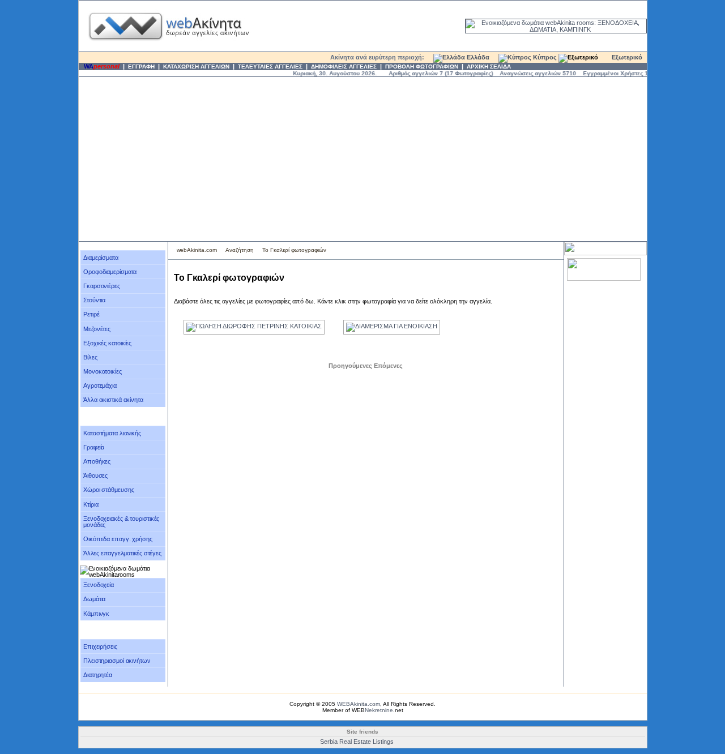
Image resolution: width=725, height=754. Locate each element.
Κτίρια (90, 504)
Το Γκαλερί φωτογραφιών (294, 250)
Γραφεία (93, 447)
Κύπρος (544, 57)
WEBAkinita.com (358, 704)
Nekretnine (379, 710)
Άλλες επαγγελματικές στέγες (122, 553)
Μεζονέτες (96, 328)
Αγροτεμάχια (100, 385)
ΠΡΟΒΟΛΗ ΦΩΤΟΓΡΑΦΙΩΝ (421, 66)
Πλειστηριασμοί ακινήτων (117, 660)
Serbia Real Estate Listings (357, 741)
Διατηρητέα (97, 674)
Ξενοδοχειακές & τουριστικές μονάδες (121, 521)
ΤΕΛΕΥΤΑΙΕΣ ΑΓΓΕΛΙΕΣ (270, 66)
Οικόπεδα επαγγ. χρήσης (117, 538)
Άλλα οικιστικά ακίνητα (113, 399)
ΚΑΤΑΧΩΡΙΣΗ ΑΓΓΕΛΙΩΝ (196, 66)
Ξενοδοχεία (98, 584)
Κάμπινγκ (96, 613)
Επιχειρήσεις (100, 646)
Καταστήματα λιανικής (112, 433)
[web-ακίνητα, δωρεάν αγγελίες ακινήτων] (168, 49)
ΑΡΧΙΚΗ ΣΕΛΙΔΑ (489, 66)
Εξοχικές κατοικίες (107, 343)
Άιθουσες (95, 475)
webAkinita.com (197, 250)
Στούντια (94, 300)
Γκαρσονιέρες (101, 285)
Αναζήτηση (239, 250)
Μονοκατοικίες (102, 371)
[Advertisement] (363, 159)
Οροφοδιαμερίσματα (110, 271)
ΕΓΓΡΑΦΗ (141, 66)
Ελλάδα (477, 57)
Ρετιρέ (91, 314)
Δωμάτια (94, 599)
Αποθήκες (96, 461)
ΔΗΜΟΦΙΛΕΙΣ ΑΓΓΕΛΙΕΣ (344, 66)
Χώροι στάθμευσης (108, 489)
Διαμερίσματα (100, 257)
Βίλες (90, 357)
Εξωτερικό (626, 57)
